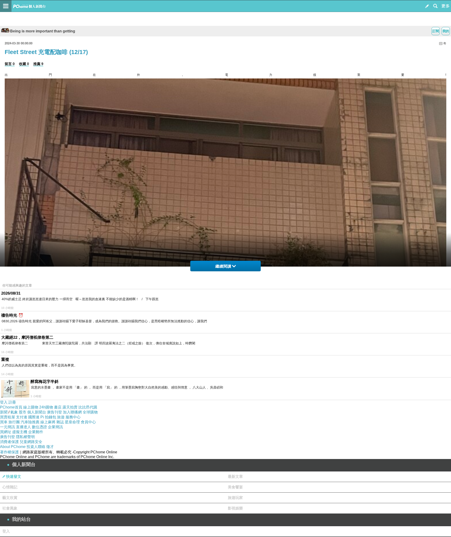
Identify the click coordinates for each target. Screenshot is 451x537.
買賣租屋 (7, 417)
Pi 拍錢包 (48, 417)
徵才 (50, 447)
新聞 (4, 412)
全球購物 (90, 412)
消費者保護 (9, 442)
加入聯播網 (72, 412)
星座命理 (72, 422)
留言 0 (10, 64)
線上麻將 (47, 422)
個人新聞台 (36, 412)
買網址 (5, 432)
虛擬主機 (19, 432)
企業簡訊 (55, 427)
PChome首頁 (11, 407)
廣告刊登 (54, 412)
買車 (4, 422)
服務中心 (73, 417)
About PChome (13, 447)
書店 (58, 407)
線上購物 (30, 407)
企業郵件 (35, 432)
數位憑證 (39, 427)
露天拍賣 (70, 407)
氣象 (14, 412)
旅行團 (14, 422)
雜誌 (60, 422)
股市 (22, 412)
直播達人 (23, 427)
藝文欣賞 (9, 498)
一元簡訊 (7, 427)
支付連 (21, 417)
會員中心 (88, 422)
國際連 (33, 417)
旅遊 (61, 417)
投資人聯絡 (36, 447)
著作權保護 (9, 452)
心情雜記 (9, 487)
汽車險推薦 (30, 422)
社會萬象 (9, 508)
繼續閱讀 (223, 266)
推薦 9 (38, 64)
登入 (4, 402)
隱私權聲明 (25, 437)
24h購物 (46, 407)
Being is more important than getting (42, 31)
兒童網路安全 (31, 442)
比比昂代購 (87, 407)
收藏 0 (24, 64)
